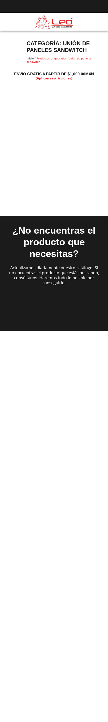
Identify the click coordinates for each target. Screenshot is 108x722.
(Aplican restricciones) (54, 78)
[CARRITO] (100, 21)
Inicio (30, 58)
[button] (6, 22)
